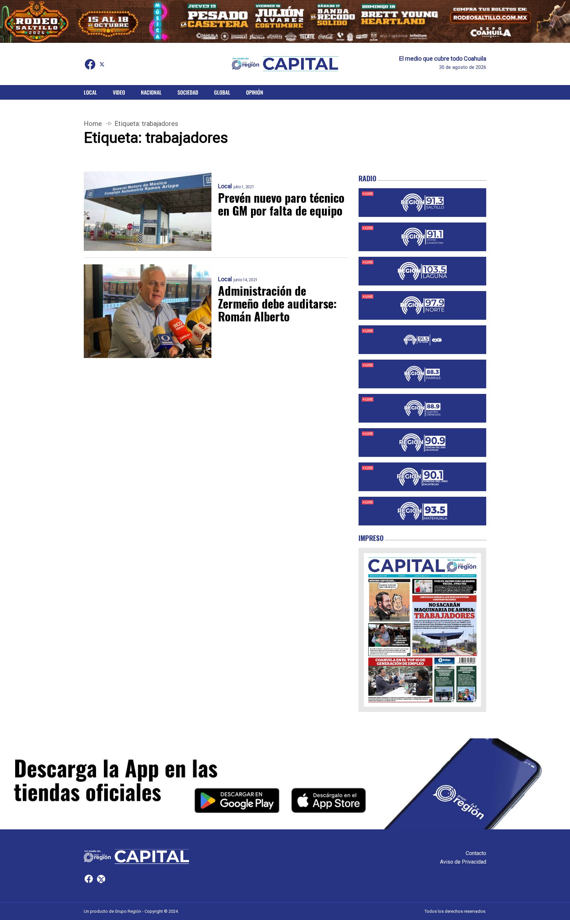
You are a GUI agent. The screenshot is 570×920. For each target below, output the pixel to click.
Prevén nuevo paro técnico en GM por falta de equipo (281, 204)
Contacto (476, 853)
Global (222, 92)
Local (90, 92)
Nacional (151, 92)
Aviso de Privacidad (463, 862)
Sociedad (187, 92)
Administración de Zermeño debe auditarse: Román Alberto (277, 303)
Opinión (254, 92)
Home (93, 124)
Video (119, 92)
